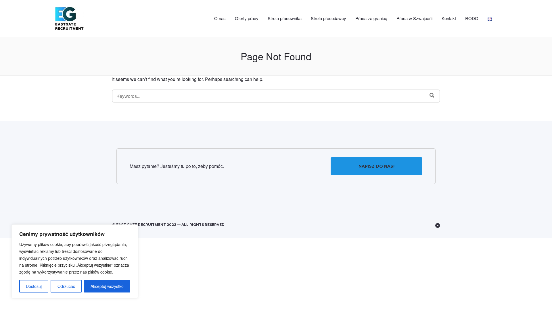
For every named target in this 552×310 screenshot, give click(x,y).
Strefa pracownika (285, 18)
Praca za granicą (371, 18)
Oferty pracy (246, 18)
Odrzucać (66, 286)
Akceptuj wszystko (107, 286)
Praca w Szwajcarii (414, 18)
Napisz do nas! (376, 166)
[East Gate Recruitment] (81, 18)
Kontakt (449, 18)
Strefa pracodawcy (328, 18)
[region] (75, 261)
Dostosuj (34, 286)
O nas (220, 18)
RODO (471, 18)
